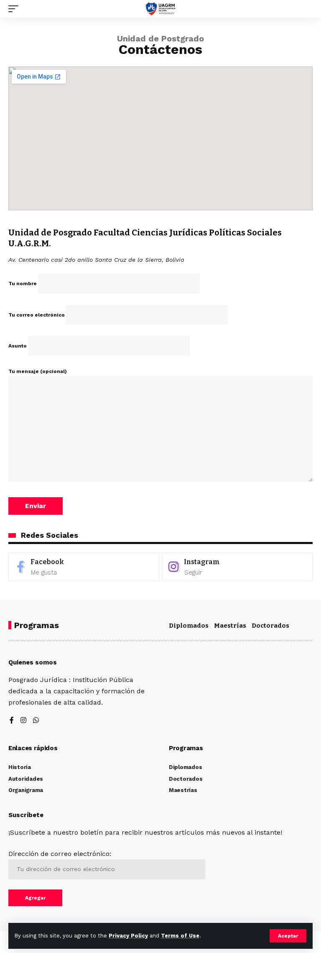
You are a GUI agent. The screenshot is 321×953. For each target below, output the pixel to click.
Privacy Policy (128, 936)
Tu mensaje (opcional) (37, 371)
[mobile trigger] (15, 8)
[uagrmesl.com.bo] (161, 9)
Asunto (18, 346)
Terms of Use (180, 936)
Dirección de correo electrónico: (59, 854)
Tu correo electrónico (37, 315)
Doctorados (270, 625)
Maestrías (230, 625)
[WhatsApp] (36, 721)
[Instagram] (237, 566)
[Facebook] (84, 566)
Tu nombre (23, 283)
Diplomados (189, 625)
